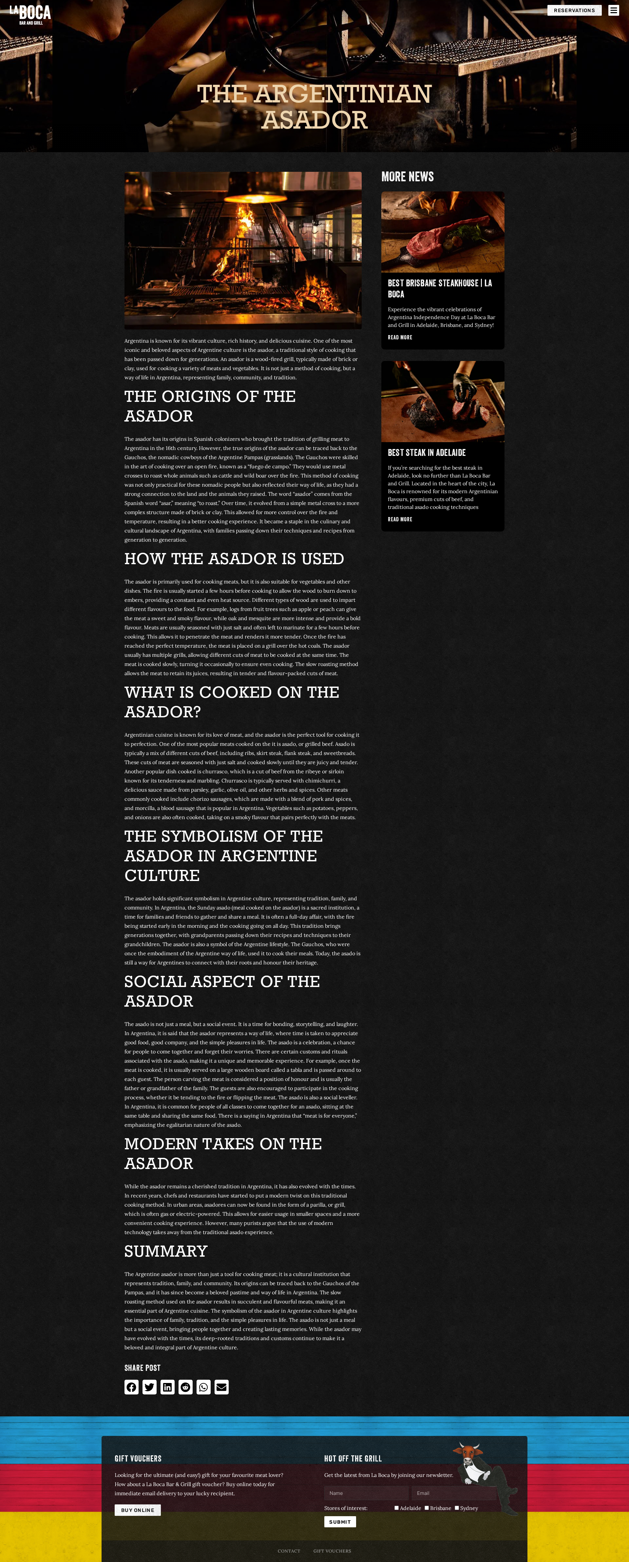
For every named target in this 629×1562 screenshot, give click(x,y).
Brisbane (440, 1508)
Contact (289, 1551)
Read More (400, 338)
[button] (131, 1387)
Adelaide (410, 1508)
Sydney (469, 1508)
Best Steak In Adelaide (427, 453)
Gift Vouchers (332, 1551)
